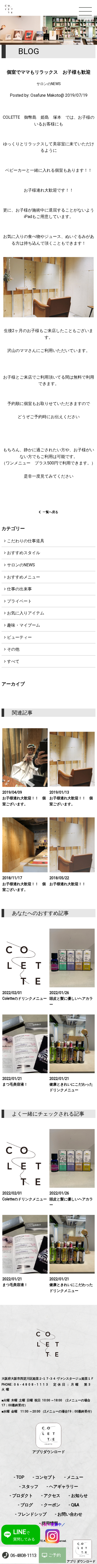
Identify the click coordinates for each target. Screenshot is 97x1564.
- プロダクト (21, 1495)
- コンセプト (44, 1477)
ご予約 (54, 1555)
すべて (13, 661)
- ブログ (25, 1504)
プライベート (19, 601)
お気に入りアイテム (25, 613)
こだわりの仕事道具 (25, 540)
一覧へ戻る (50, 512)
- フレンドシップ (31, 1514)
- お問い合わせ (68, 1514)
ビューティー (19, 637)
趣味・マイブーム (23, 625)
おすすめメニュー (23, 577)
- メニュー (73, 1477)
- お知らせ (78, 1495)
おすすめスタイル (23, 552)
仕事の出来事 (19, 588)
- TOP (19, 1477)
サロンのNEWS (21, 564)
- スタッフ (28, 1486)
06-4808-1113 (23, 1555)
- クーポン (50, 1504)
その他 (13, 649)
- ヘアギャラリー (62, 1486)
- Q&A (74, 1504)
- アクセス (50, 1495)
